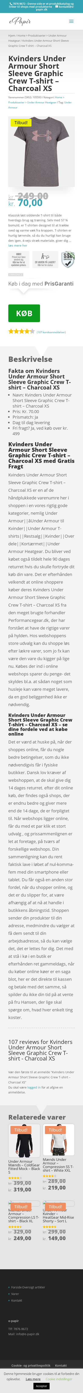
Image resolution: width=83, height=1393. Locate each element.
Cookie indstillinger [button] (59, 1379)
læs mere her (17, 245)
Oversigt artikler (33, 1287)
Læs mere (33, 1379)
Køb (24, 313)
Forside (16, 1287)
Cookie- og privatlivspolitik (30, 1365)
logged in (34, 1087)
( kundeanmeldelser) (51, 332)
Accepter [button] (41, 1386)
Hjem (11, 35)
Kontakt (16, 1300)
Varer (15, 1294)
